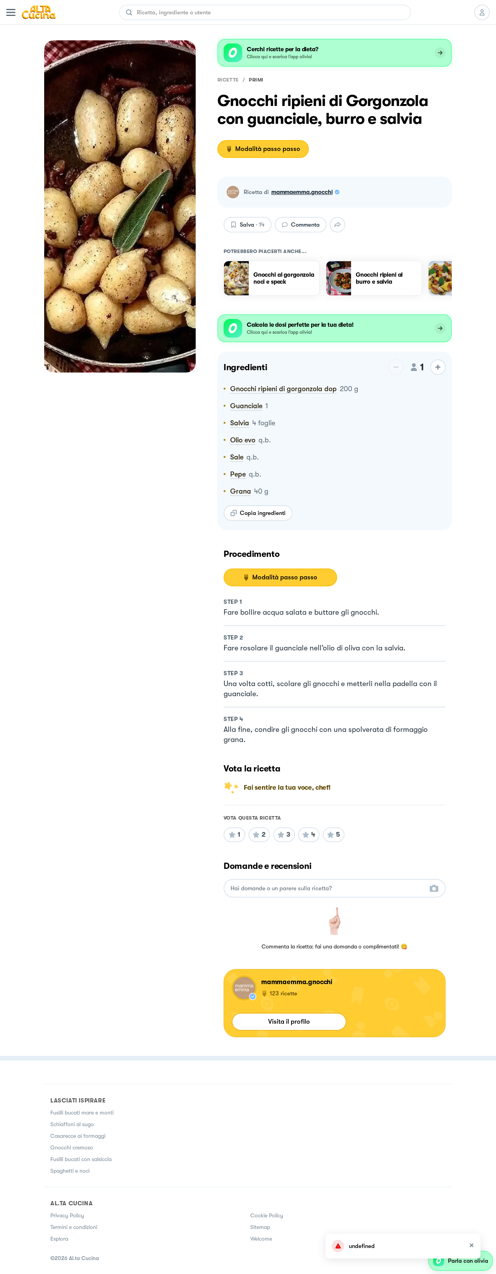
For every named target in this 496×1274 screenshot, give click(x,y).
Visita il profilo (289, 1021)
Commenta (305, 224)
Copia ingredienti (263, 513)
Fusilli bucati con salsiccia (81, 1159)
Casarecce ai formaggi (77, 1136)
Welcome (261, 1239)
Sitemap (260, 1227)
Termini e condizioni (73, 1227)
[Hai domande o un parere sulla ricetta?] (328, 888)
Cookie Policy (266, 1215)
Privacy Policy (67, 1215)
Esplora (59, 1239)
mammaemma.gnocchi (301, 192)
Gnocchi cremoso (71, 1147)
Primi (256, 80)
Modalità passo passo (267, 149)
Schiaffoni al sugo (72, 1124)
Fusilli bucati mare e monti (82, 1112)
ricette (228, 80)
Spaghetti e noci (70, 1171)
